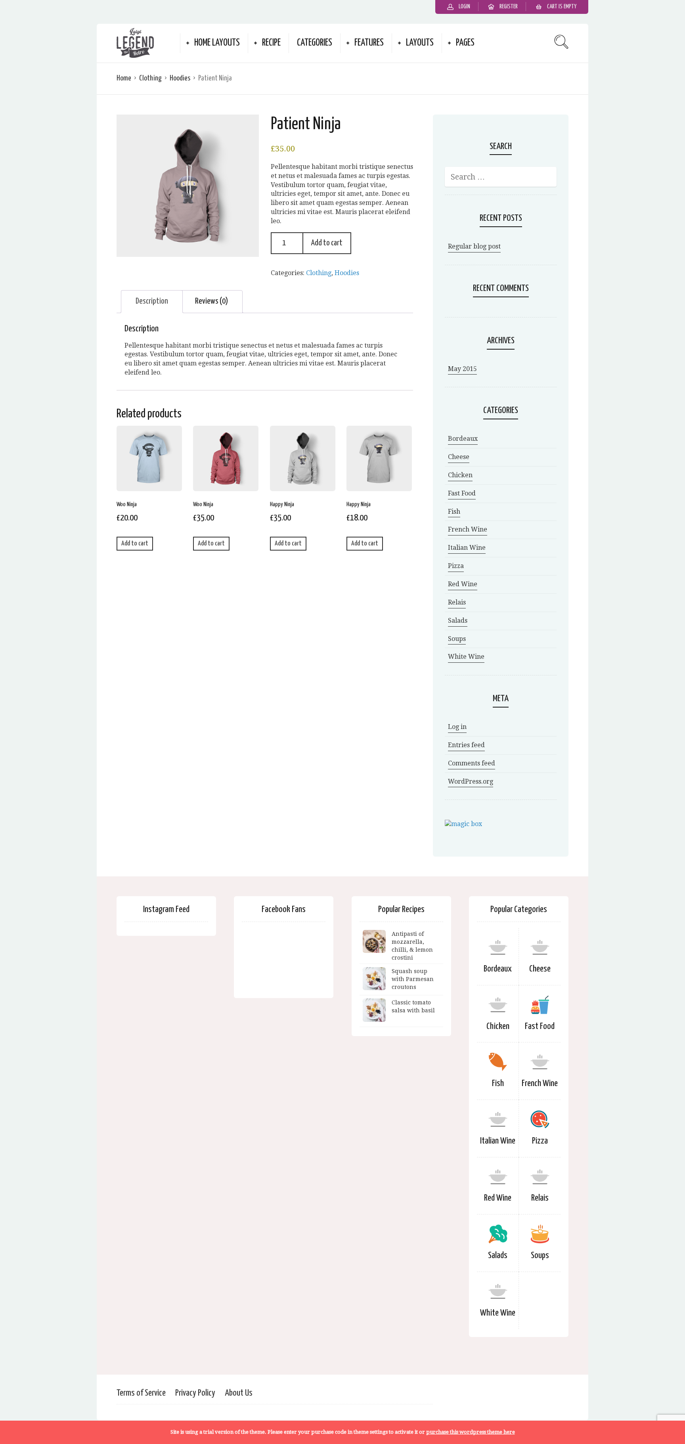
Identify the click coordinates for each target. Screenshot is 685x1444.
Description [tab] (152, 301)
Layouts (420, 43)
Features (369, 43)
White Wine (466, 656)
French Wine (467, 529)
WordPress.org (470, 781)
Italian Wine (467, 547)
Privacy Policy (195, 1393)
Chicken (460, 475)
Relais (457, 602)
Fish (454, 511)
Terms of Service (141, 1393)
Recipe (271, 43)
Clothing (150, 78)
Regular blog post (474, 246)
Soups (457, 639)
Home (124, 78)
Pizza (456, 566)
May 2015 (462, 369)
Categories (314, 43)
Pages (465, 43)
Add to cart (326, 243)
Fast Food (462, 493)
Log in (457, 727)
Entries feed (466, 745)
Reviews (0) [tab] (211, 301)
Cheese (458, 457)
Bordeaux (463, 438)
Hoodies (180, 78)
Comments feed (471, 763)
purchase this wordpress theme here (470, 1432)
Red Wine (462, 584)
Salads (457, 620)
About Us (239, 1393)
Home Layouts (217, 43)
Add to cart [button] (134, 543)
